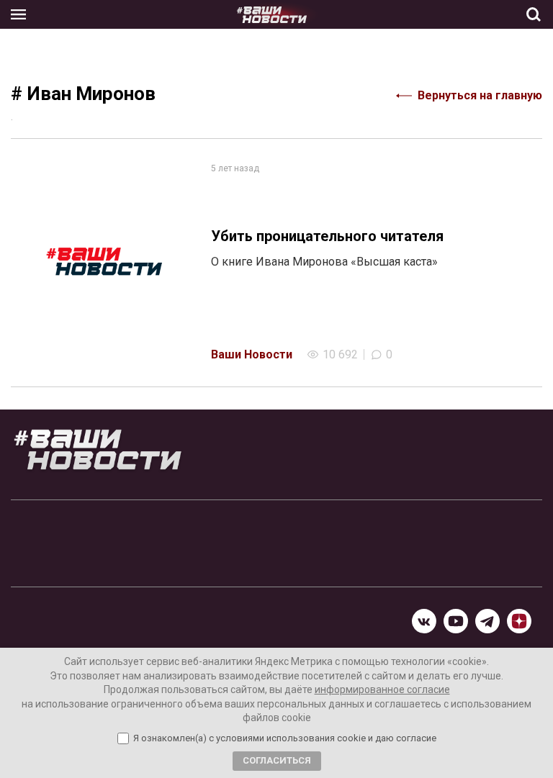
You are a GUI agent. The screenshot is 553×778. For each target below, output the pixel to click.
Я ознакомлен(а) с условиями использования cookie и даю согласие (284, 738)
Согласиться (277, 760)
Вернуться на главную (480, 95)
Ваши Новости (251, 354)
